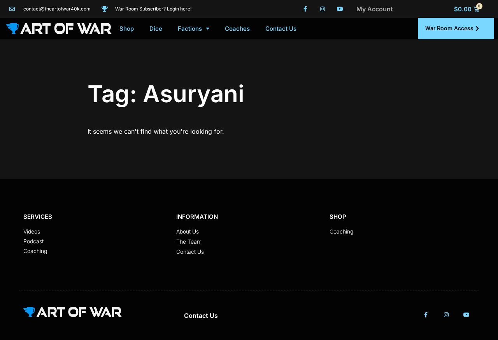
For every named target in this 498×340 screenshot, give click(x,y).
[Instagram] (322, 9)
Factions (190, 28)
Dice (155, 28)
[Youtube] (340, 9)
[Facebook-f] (305, 9)
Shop (126, 28)
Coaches (237, 28)
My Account (374, 9)
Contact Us (280, 28)
